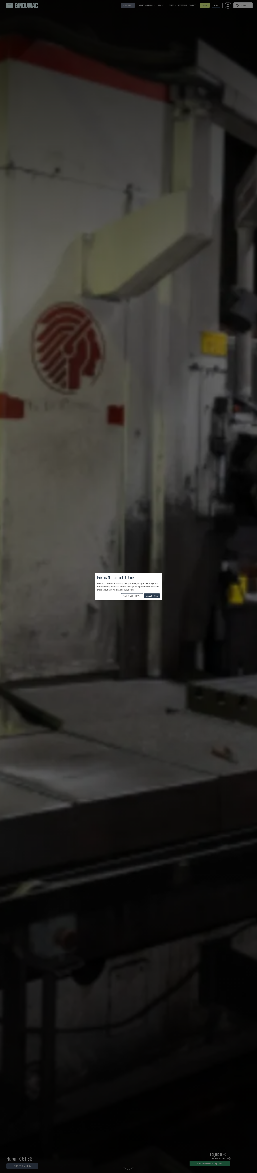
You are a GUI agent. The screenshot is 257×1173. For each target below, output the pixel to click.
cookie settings (132, 595)
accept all (152, 595)
